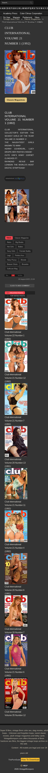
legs (9, 255)
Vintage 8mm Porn (11, 19)
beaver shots (12, 264)
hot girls (10, 247)
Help (25, 766)
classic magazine (22, 238)
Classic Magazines (32, 19)
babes (20, 247)
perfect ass (19, 255)
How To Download (30, 759)
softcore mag (12, 269)
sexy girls (11, 251)
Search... (5, 3)
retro (9, 242)
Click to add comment (20, 285)
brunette (25, 264)
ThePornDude (14, 760)
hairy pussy (12, 260)
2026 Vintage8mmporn (24, 769)
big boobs (19, 242)
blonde (23, 260)
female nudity (25, 251)
